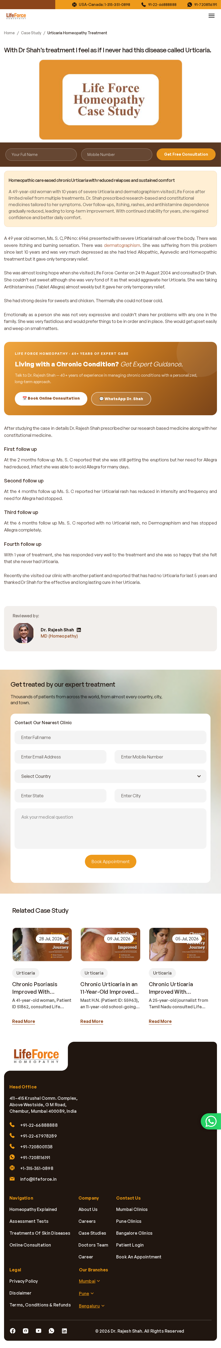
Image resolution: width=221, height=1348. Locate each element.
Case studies (92, 1233)
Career (85, 1257)
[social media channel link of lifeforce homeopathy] (12, 1331)
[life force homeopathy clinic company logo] (39, 1059)
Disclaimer (20, 1293)
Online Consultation (30, 1245)
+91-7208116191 (35, 1157)
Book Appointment (111, 861)
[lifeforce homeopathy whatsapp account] (211, 1121)
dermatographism (122, 245)
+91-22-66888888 (39, 1125)
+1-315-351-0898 (36, 1168)
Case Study (31, 33)
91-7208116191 (205, 4)
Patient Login (130, 1245)
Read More (23, 1021)
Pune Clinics (128, 1221)
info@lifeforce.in (38, 1179)
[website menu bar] (211, 15)
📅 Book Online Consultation (51, 398)
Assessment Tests (29, 1221)
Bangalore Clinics (134, 1233)
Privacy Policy (23, 1281)
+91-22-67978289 (38, 1136)
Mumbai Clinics (132, 1209)
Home (9, 33)
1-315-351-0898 (117, 4)
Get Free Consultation (186, 154)
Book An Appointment (138, 1257)
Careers (87, 1221)
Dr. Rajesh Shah (57, 629)
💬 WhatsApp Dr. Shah (121, 398)
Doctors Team (93, 1245)
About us (88, 1209)
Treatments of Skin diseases (39, 1233)
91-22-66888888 (162, 4)
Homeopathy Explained (33, 1209)
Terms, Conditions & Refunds (40, 1305)
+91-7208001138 (36, 1147)
